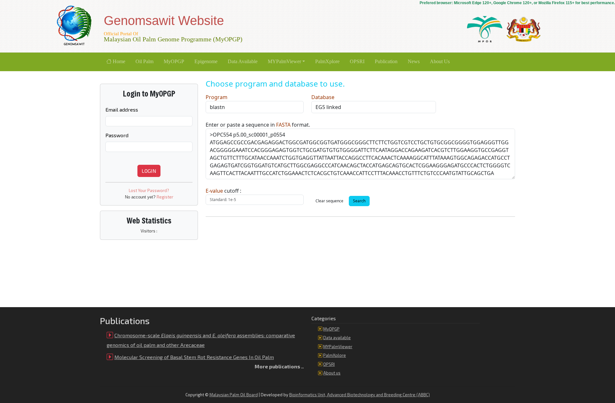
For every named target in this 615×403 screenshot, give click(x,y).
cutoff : (223, 190)
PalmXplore (334, 355)
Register (165, 196)
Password (116, 135)
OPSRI (329, 364)
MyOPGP (331, 329)
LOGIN (149, 171)
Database (322, 97)
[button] (286, 62)
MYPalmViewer (337, 346)
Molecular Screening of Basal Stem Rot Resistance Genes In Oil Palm (194, 357)
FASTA (283, 124)
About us (331, 372)
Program (216, 97)
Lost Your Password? (149, 190)
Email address (121, 109)
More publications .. (279, 366)
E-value (214, 190)
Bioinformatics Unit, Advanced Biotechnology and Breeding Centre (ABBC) (359, 394)
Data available (337, 337)
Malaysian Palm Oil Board (233, 394)
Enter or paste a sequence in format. (258, 124)
